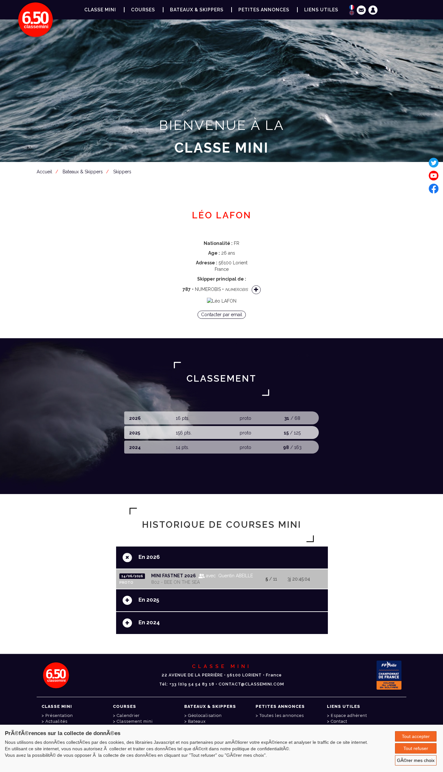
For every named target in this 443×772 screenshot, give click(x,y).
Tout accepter (416, 736)
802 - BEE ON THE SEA (175, 582)
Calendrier (128, 715)
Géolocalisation (205, 715)
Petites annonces (263, 9)
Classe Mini (100, 9)
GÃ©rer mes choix (416, 760)
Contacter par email (221, 314)
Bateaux (197, 721)
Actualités (56, 721)
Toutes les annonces (281, 715)
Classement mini (135, 721)
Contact (339, 721)
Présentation (59, 715)
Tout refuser (415, 748)
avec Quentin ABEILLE (229, 575)
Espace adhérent (223, 179)
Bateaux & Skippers (196, 9)
